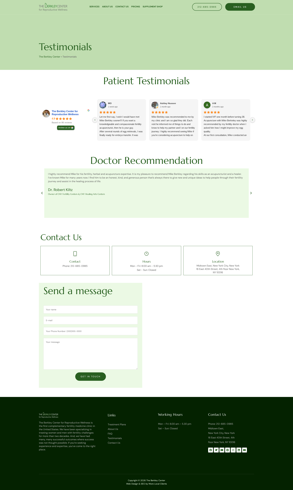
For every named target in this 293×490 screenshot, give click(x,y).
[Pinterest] (227, 450)
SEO (143, 483)
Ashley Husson (168, 103)
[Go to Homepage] (53, 415)
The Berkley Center (49, 56)
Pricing (135, 6)
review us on (64, 127)
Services (94, 6)
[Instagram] (233, 450)
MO (110, 103)
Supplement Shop (153, 6)
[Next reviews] (252, 119)
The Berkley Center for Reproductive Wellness (65, 113)
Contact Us (121, 6)
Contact (75, 261)
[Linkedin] (238, 450)
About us (107, 6)
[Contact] (75, 254)
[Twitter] (216, 450)
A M (214, 103)
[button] (41, 193)
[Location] (218, 254)
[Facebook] (210, 450)
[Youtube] (221, 450)
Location (218, 261)
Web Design (132, 483)
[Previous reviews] (95, 119)
